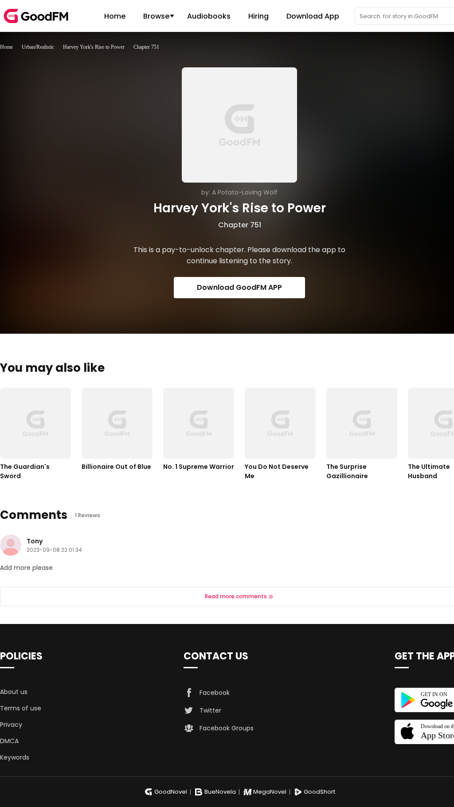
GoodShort (319, 792)
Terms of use (20, 708)
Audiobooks (209, 16)
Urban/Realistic (38, 47)
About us (13, 691)
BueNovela (220, 792)
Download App (312, 16)
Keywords (14, 757)
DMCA (9, 741)
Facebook (215, 692)
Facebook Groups (227, 728)
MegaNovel (269, 792)
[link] (6, 47)
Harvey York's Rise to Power (94, 47)
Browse (156, 16)
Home (114, 16)
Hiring (258, 16)
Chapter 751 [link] (146, 47)
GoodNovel (170, 792)
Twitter (210, 710)
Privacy (11, 724)
